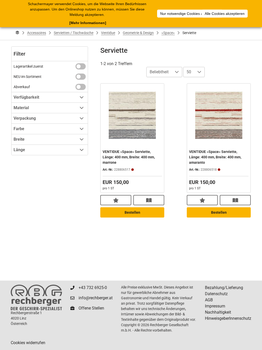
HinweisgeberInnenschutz (228, 318)
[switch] (80, 66)
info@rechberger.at (96, 297)
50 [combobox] (189, 71)
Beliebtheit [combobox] (159, 71)
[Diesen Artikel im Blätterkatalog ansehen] (148, 200)
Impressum (215, 306)
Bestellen (132, 212)
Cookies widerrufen (28, 342)
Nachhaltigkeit (218, 312)
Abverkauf (22, 87)
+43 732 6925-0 (93, 287)
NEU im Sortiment (27, 77)
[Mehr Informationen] (87, 23)
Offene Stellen (91, 308)
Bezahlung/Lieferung (224, 287)
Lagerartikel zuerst (28, 66)
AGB (209, 299)
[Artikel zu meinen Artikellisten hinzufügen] (115, 200)
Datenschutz (216, 293)
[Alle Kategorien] (17, 33)
